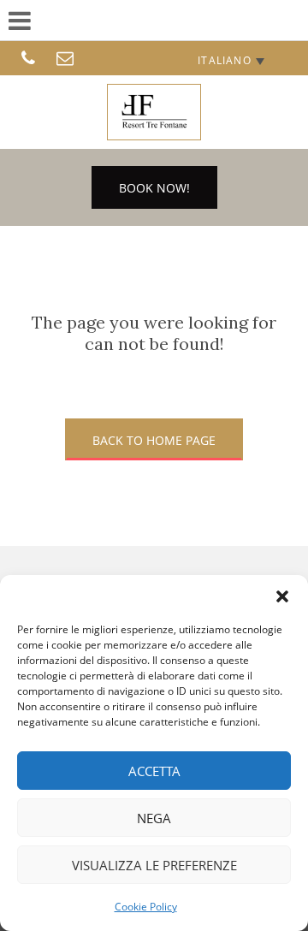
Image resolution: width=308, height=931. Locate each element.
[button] (282, 596)
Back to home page (154, 440)
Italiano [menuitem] (225, 60)
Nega (154, 818)
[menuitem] (231, 60)
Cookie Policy (146, 906)
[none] (231, 60)
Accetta (154, 771)
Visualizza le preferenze (154, 865)
